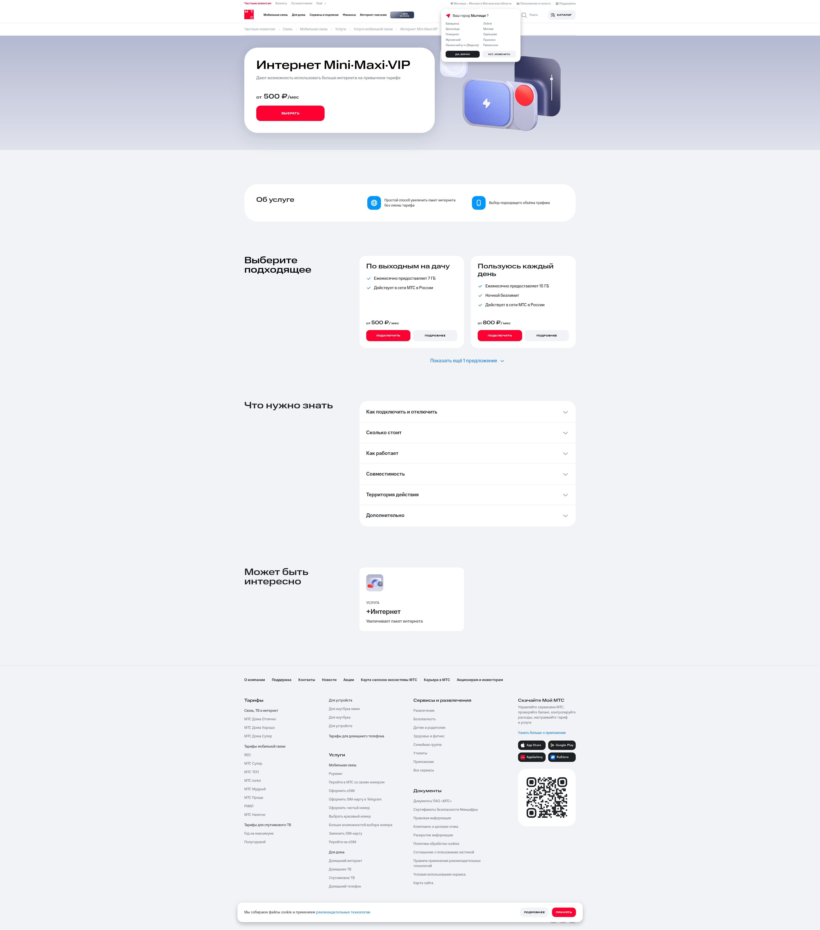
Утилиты (420, 753)
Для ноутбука (339, 717)
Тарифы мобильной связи (264, 746)
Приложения (423, 761)
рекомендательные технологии (343, 912)
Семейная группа (427, 744)
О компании (254, 680)
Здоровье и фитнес (429, 736)
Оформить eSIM (342, 790)
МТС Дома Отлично (260, 719)
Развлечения (423, 710)
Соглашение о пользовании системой (443, 852)
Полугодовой (254, 842)
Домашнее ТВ (340, 869)
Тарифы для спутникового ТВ (267, 825)
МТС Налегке (254, 814)
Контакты (306, 680)
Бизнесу (281, 3)
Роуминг (336, 773)
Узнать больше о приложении (542, 732)
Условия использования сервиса (439, 874)
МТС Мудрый (255, 789)
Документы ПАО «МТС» (432, 801)
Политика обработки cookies (436, 843)
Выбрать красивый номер (350, 816)
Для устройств (340, 700)
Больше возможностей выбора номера (360, 825)
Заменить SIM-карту (345, 833)
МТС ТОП (251, 772)
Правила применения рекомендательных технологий (447, 863)
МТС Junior (252, 780)
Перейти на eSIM (342, 842)
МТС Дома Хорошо (259, 727)
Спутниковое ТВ (342, 878)
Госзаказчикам (301, 3)
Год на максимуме (259, 833)
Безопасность (424, 719)
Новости (329, 680)
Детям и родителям (429, 727)
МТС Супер (253, 763)
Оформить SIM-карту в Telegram (355, 799)
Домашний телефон (345, 886)
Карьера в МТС (437, 680)
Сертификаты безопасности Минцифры (445, 809)
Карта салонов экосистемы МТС (389, 680)
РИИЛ (248, 806)
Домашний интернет (345, 860)
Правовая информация (432, 818)
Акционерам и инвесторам (480, 680)
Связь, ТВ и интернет (261, 710)
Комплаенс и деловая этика (435, 826)
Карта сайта (423, 883)
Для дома (336, 852)
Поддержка (281, 680)
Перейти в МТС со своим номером (357, 782)
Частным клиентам (257, 3)
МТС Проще (253, 797)
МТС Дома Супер (258, 736)
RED (247, 755)
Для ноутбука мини (344, 709)
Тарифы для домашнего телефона (356, 736)
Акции (348, 680)
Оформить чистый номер (349, 808)
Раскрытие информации (433, 835)
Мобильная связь (342, 765)
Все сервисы (423, 770)
